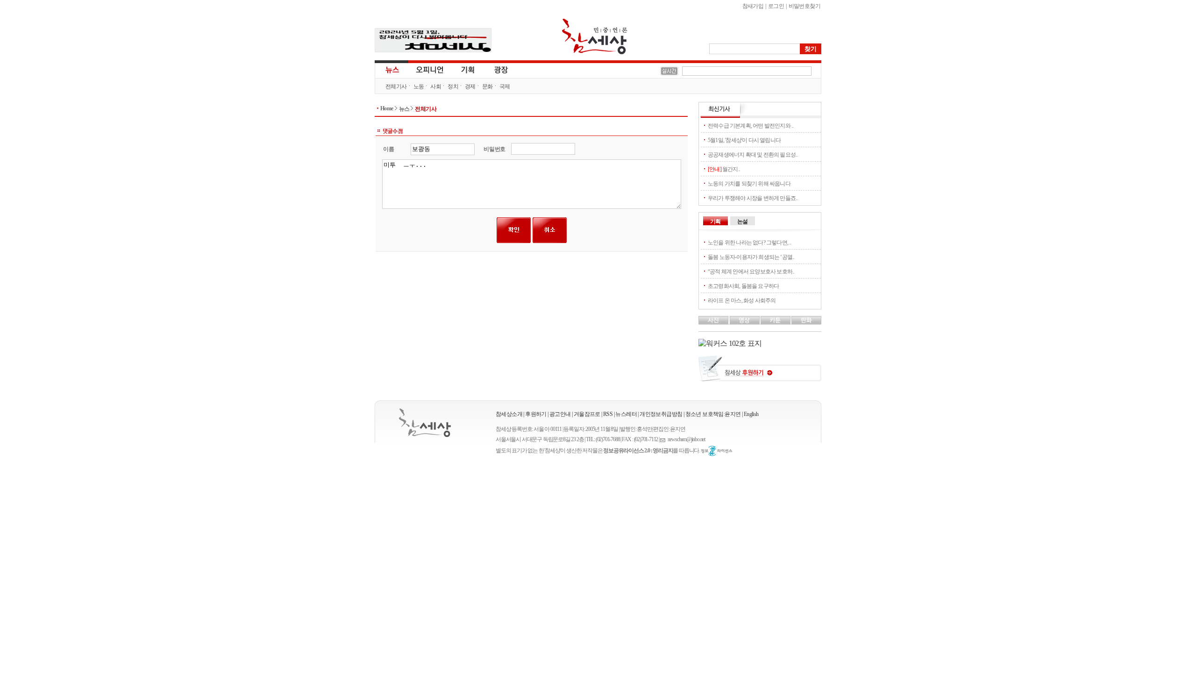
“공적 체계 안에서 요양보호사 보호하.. (751, 271)
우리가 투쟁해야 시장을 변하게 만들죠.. (752, 198)
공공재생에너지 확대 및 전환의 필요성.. (752, 154)
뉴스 (391, 69)
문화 (487, 86)
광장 (494, 69)
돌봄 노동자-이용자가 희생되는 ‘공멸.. (751, 257)
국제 (504, 86)
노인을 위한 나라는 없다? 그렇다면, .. (749, 242)
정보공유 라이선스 (717, 451)
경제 (470, 86)
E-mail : (664, 439)
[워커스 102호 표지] (730, 343)
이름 (388, 149)
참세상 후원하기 (759, 372)
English (751, 414)
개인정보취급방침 (661, 414)
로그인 (776, 6)
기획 (468, 69)
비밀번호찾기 (804, 6)
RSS (607, 414)
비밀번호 (494, 149)
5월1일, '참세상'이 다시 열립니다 (744, 140)
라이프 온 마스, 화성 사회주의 (742, 300)
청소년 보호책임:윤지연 (713, 414)
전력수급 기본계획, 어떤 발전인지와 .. (750, 125)
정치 (453, 86)
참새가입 (753, 6)
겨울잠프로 (587, 414)
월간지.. (724, 169)
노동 (418, 86)
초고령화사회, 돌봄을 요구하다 (743, 286)
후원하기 (536, 414)
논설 (742, 221)
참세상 (594, 36)
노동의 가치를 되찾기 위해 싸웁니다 (749, 183)
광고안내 (560, 414)
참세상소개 (509, 414)
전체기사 (396, 86)
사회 (435, 86)
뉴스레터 (626, 414)
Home (386, 108)
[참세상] (425, 422)
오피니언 (430, 69)
